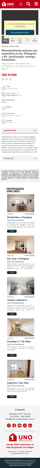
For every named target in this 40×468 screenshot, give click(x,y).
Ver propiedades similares (20, 32)
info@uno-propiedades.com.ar (20, 419)
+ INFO (12, 231)
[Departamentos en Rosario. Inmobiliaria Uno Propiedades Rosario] (10, 5)
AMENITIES (9, 158)
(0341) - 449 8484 (21, 417)
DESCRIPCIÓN (10, 130)
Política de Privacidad (24, 465)
